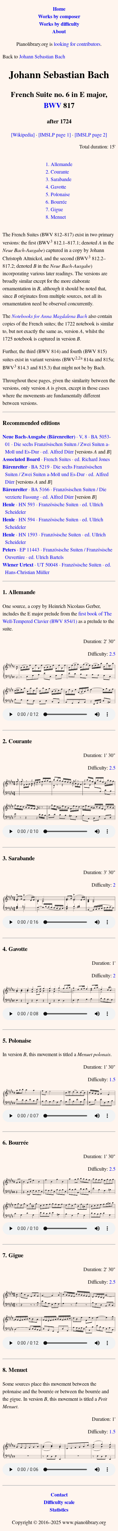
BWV (52, 104)
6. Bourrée (56, 201)
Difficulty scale (59, 1502)
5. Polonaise (58, 194)
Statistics (59, 1509)
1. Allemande (59, 164)
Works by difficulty (59, 23)
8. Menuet (56, 216)
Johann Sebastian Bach (42, 56)
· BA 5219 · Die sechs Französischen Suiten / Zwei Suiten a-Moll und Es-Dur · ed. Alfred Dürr (56, 474)
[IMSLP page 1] (54, 134)
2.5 (112, 653)
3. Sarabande (58, 179)
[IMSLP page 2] (91, 134)
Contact (59, 1494)
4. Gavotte (56, 186)
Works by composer (59, 16)
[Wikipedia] (23, 134)
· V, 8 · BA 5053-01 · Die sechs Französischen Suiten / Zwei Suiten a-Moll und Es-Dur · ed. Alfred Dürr (57, 444)
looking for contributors (77, 43)
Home (59, 8)
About (59, 31)
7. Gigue (54, 209)
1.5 (112, 1079)
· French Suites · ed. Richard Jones (56, 459)
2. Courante (57, 171)
